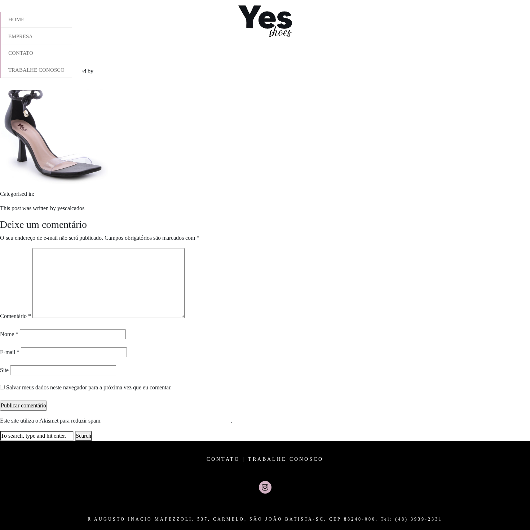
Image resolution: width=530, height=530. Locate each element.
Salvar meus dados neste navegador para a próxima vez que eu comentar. (89, 387)
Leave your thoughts (146, 71)
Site (4, 370)
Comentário (15, 316)
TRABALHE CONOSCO (285, 459)
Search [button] (83, 436)
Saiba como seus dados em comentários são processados (167, 421)
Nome (9, 334)
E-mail (9, 352)
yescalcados (108, 71)
